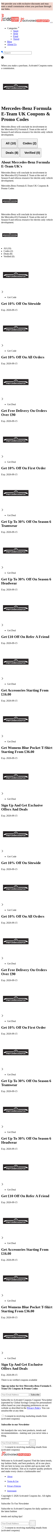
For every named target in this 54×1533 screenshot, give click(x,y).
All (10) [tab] (7, 248)
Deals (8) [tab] (8, 253)
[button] (30, 28)
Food (15, 36)
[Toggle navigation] (51, 22)
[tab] (9, 143)
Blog (9, 41)
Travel (16, 39)
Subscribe (35, 1395)
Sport (15, 31)
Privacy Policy (34, 1408)
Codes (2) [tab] (8, 251)
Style (15, 33)
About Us (11, 44)
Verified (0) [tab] (9, 256)
